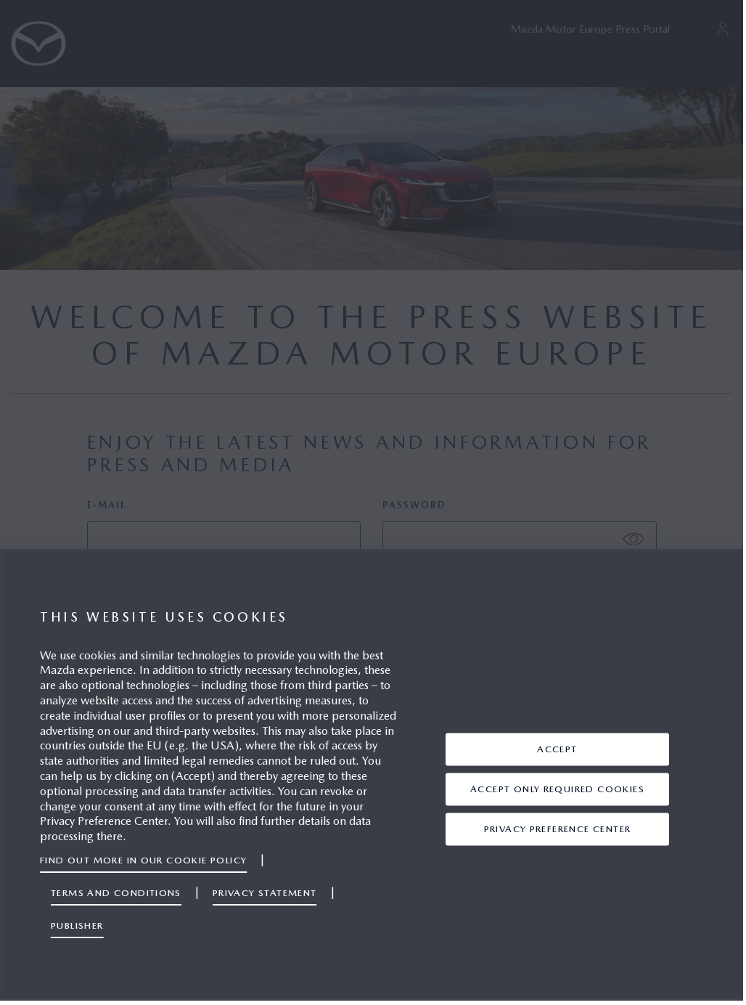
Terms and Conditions (116, 892)
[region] (371, 775)
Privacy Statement (265, 892)
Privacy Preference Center (557, 828)
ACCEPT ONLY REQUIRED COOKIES (557, 789)
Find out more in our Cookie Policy (143, 860)
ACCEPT (557, 749)
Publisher (77, 925)
